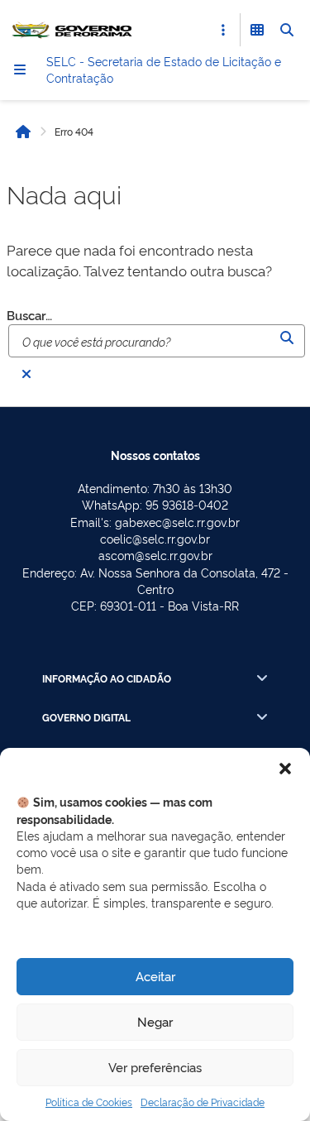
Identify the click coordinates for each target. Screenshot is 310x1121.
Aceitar (155, 975)
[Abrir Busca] (286, 29)
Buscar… (29, 315)
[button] (285, 768)
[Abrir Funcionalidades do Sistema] (257, 30)
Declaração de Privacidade (203, 1102)
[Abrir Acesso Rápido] (223, 30)
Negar (155, 1021)
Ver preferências (155, 1066)
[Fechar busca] (26, 373)
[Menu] (20, 69)
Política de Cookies (88, 1102)
